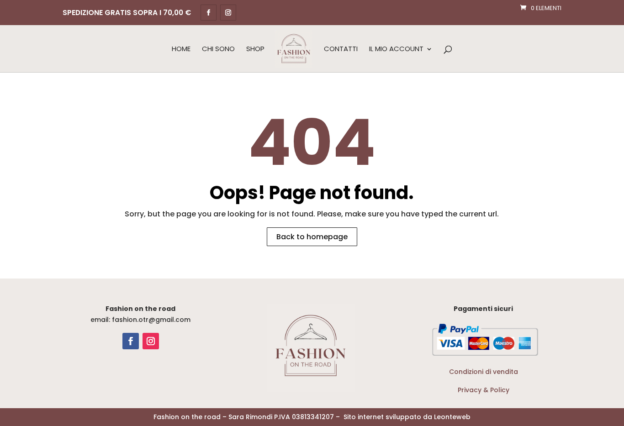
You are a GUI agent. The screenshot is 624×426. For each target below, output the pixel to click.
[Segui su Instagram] (151, 341)
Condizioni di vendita (483, 371)
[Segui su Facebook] (130, 341)
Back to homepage (312, 236)
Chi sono (218, 49)
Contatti (341, 49)
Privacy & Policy (483, 389)
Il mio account (396, 49)
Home (181, 49)
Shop (255, 49)
